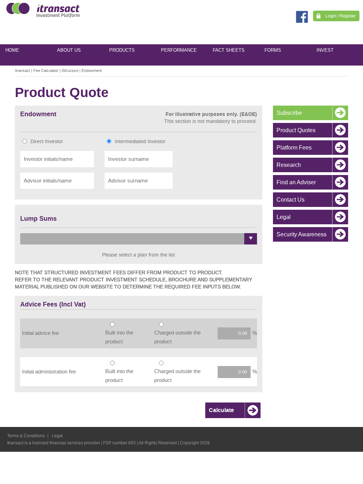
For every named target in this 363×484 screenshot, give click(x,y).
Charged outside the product (177, 337)
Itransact (22, 70)
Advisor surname (128, 180)
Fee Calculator (45, 70)
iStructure (70, 70)
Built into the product (119, 337)
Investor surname (128, 159)
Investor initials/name (48, 159)
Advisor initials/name (48, 180)
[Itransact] (41, 10)
